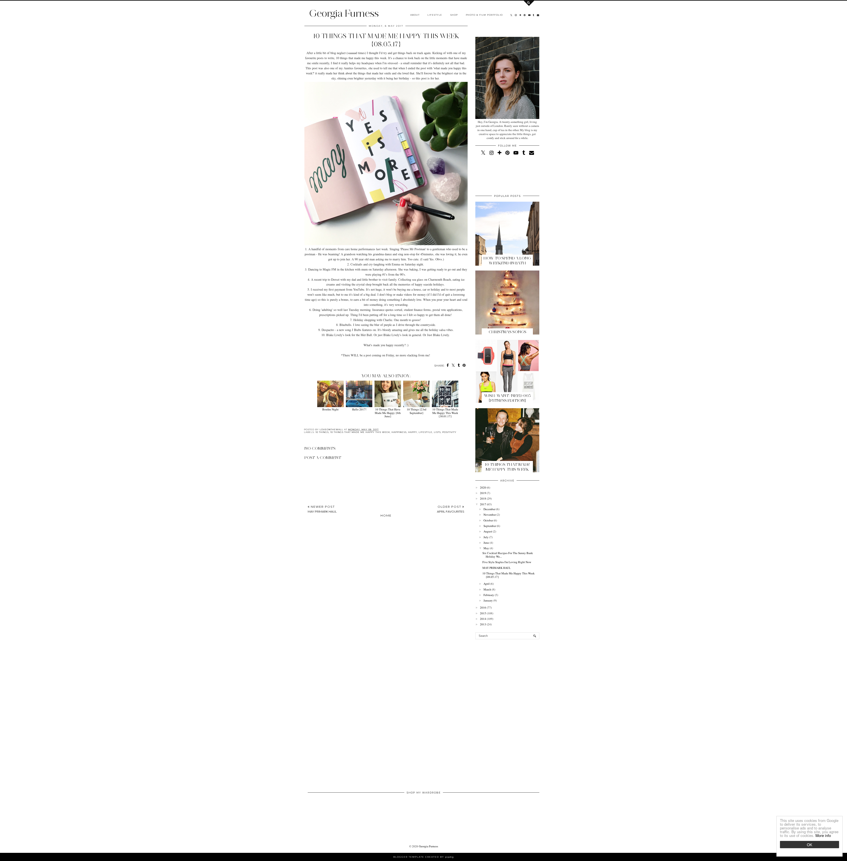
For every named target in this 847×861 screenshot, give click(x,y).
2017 (483, 504)
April (486, 584)
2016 (483, 607)
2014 (483, 619)
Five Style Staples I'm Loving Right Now (506, 562)
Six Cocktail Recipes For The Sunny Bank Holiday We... (507, 554)
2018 (483, 498)
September (489, 526)
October (488, 520)
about (415, 14)
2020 (483, 487)
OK (809, 844)
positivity (449, 432)
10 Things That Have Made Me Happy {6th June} (388, 412)
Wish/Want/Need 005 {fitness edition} (507, 398)
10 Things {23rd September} (416, 411)
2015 (483, 613)
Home (386, 515)
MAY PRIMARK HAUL (496, 568)
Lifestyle (434, 14)
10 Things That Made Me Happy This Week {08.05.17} (508, 575)
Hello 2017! (359, 409)
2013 (483, 624)
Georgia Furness (344, 13)
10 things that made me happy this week (360, 432)
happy (412, 432)
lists (437, 432)
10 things (322, 432)
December (489, 509)
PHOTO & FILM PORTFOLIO (484, 14)
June (486, 543)
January (488, 600)
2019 (483, 493)
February (488, 595)
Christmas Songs (507, 331)
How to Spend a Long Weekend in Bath (507, 260)
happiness (399, 432)
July (486, 537)
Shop (454, 14)
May (486, 548)
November (489, 515)
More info (823, 835)
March (487, 589)
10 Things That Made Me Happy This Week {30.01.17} (445, 412)
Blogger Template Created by (423, 856)
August (487, 531)
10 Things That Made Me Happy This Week (507, 467)
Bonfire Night (330, 409)
